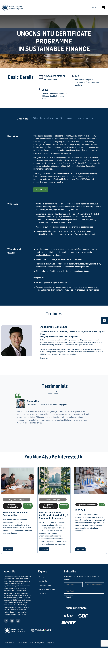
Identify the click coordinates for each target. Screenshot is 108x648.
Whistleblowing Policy (37, 642)
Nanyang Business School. (43, 169)
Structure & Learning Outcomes (53, 118)
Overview (22, 118)
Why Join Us (43, 581)
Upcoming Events (45, 585)
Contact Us (42, 594)
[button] (51, 320)
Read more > (45, 358)
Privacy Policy (22, 642)
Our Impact (42, 577)
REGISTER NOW (41, 190)
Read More (8, 549)
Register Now (86, 118)
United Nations (10, 642)
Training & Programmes (47, 589)
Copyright (50, 642)
